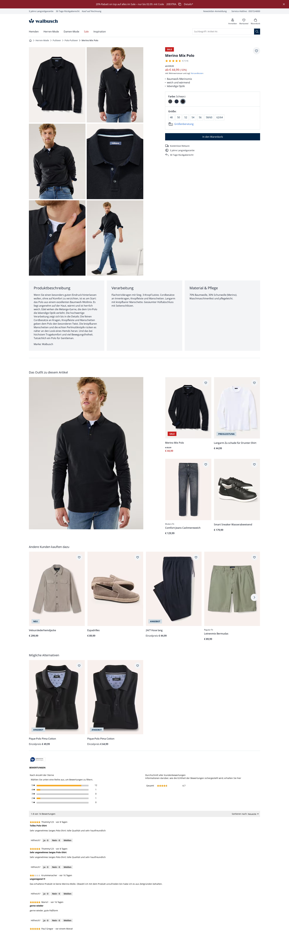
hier (239, 778)
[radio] (170, 101)
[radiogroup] (212, 99)
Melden (67, 840)
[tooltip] (37, 759)
